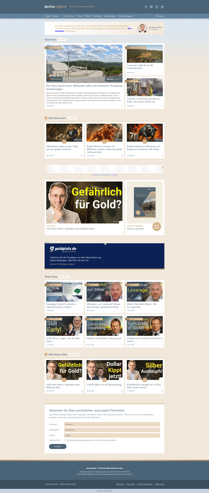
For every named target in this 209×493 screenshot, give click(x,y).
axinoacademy (110, 16)
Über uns (159, 16)
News (80, 16)
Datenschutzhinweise (79, 440)
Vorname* (53, 424)
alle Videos (64, 276)
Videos (87, 16)
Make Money (69, 16)
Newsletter (97, 16)
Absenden (57, 446)
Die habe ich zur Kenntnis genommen (91, 440)
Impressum (130, 484)
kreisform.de (108, 491)
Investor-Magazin (125, 16)
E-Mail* (52, 435)
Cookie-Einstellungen (145, 484)
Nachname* (54, 430)
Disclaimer (120, 484)
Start (48, 16)
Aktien (55, 16)
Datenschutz (159, 484)
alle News (62, 40)
